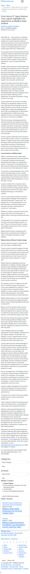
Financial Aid (22, 553)
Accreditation (17, 565)
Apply (3, 560)
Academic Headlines (13, 26)
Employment (22, 545)
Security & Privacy (6, 565)
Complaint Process (6, 568)
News (8, 5)
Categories (5, 459)
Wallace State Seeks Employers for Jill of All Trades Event (12, 510)
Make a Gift (10, 560)
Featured (3, 26)
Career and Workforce (15, 503)
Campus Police (8, 553)
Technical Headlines (16, 505)
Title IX (21, 567)
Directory (6, 551)
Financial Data (17, 568)
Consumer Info (13, 567)
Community (5, 505)
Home (3, 5)
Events (6, 547)
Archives (4, 471)
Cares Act (21, 551)
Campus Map (8, 549)
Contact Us (14, 539)
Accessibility (4, 567)
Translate (25, 568)
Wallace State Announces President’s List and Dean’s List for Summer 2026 (13, 524)
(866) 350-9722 (5, 539)
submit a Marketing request (10, 496)
